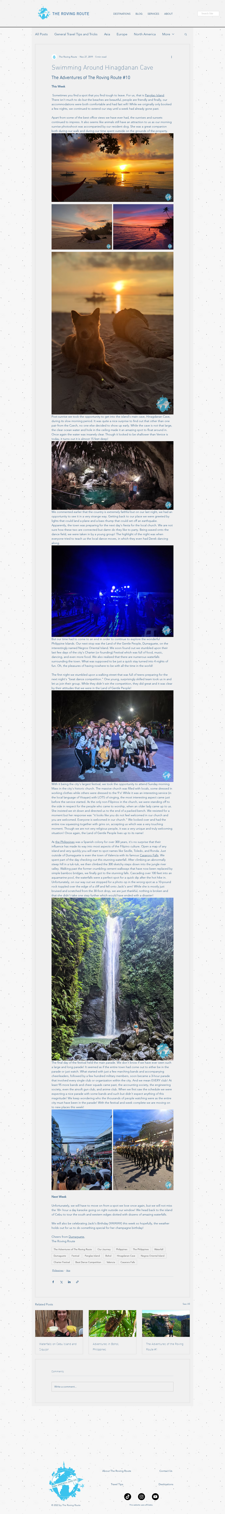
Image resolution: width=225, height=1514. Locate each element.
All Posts (41, 34)
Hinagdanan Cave (126, 1255)
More (166, 34)
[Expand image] (82, 227)
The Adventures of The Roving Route (73, 1249)
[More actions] (171, 57)
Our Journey (104, 1249)
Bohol (108, 1255)
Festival (75, 1255)
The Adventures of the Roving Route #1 (164, 1346)
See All (186, 1303)
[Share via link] (77, 1281)
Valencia (111, 1262)
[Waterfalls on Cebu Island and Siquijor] (59, 1323)
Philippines (121, 1249)
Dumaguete (60, 1255)
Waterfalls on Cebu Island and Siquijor (57, 1346)
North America (145, 34)
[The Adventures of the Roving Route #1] (166, 1323)
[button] (185, 34)
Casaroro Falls (128, 1262)
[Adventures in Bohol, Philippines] (112, 1323)
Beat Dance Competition (88, 1262)
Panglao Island (92, 1255)
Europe (122, 34)
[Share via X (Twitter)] (61, 1281)
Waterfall (158, 1249)
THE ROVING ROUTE (70, 14)
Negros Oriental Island (152, 1255)
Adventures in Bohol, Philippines (106, 1346)
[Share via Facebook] (53, 1281)
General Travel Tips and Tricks (76, 34)
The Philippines (141, 1249)
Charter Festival (62, 1262)
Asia (107, 34)
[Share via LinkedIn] (69, 1281)
